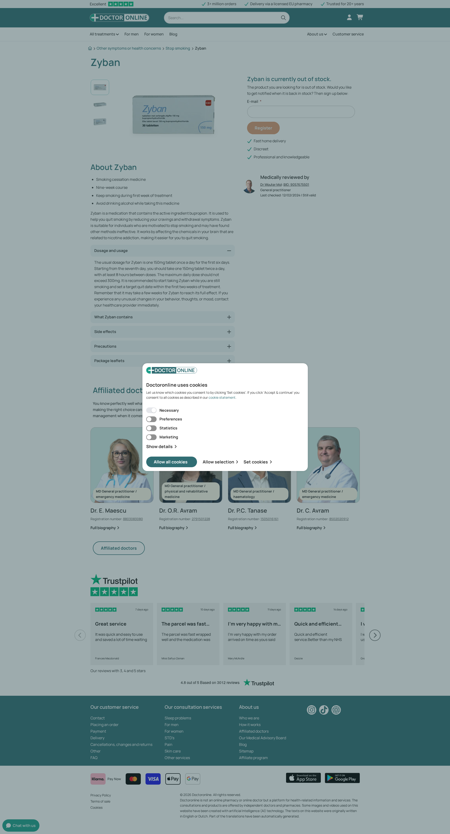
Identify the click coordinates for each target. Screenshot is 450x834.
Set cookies (256, 462)
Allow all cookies (171, 462)
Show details (159, 446)
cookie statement (222, 397)
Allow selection (218, 462)
